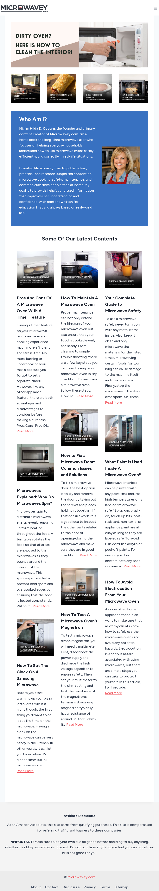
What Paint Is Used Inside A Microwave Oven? (123, 468)
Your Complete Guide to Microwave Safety (123, 304)
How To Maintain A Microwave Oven (79, 301)
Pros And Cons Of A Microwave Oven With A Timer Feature (34, 307)
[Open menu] (155, 9)
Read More (25, 431)
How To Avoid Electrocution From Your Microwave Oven (122, 591)
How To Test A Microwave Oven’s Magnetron (79, 621)
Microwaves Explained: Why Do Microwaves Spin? (35, 497)
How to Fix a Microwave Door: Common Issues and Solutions (78, 465)
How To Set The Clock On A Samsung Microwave (32, 675)
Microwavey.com (81, 877)
